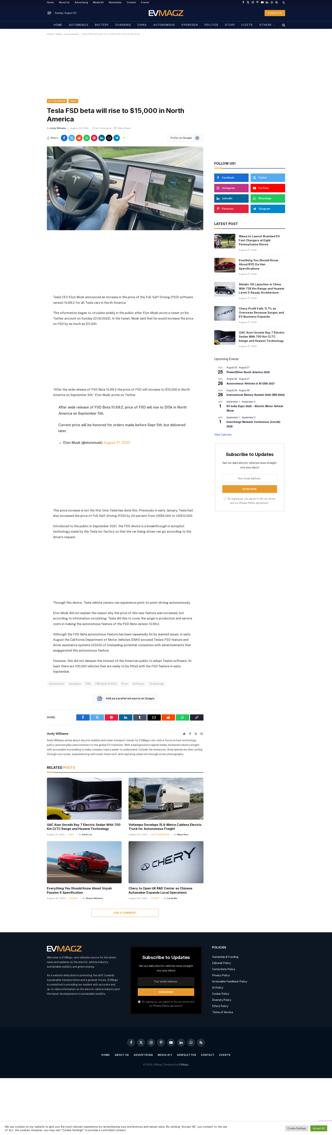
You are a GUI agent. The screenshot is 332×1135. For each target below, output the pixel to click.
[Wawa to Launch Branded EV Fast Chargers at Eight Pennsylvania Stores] (224, 241)
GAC (71, 834)
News (59, 34)
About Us (64, 2)
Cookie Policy (220, 993)
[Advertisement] (162, 70)
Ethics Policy (220, 1006)
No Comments (103, 128)
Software (138, 683)
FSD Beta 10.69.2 (106, 683)
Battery (102, 24)
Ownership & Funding (225, 956)
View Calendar (223, 434)
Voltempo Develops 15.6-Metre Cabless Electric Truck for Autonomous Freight (165, 827)
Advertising (81, 2)
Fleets (247, 24)
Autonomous (164, 24)
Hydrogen (190, 24)
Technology (156, 683)
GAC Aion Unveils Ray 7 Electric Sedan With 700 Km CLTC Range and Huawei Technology (83, 827)
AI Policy (217, 987)
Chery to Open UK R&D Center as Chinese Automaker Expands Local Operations (160, 890)
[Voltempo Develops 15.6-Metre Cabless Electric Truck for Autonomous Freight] (166, 799)
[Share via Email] (109, 138)
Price (73, 101)
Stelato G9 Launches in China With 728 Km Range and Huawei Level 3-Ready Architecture (261, 288)
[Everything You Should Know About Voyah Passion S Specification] (84, 862)
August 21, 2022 (117, 442)
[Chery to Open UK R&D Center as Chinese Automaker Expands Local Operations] (166, 862)
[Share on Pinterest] (94, 138)
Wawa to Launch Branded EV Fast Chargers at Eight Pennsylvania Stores (259, 240)
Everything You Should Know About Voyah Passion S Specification (79, 890)
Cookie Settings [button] (296, 1128)
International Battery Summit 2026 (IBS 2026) (256, 395)
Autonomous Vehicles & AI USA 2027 (251, 383)
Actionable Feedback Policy (229, 981)
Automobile (79, 24)
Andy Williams (58, 128)
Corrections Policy (223, 969)
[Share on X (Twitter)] (71, 138)
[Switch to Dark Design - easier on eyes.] (283, 2)
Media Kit (98, 2)
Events (145, 2)
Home (50, 2)
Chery (155, 898)
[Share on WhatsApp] (86, 138)
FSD (87, 683)
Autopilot (75, 683)
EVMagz (183, 1064)
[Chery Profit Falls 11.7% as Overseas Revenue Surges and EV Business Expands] (224, 313)
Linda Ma (172, 898)
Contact (131, 2)
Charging (123, 24)
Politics (212, 24)
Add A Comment (125, 912)
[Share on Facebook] (64, 138)
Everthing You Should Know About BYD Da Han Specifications (258, 264)
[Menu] (49, 13)
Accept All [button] (319, 1128)
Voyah (74, 898)
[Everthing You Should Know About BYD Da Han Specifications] (224, 265)
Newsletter (115, 2)
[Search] (283, 25)
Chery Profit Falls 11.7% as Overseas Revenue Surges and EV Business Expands (261, 313)
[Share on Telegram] (116, 138)
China (142, 24)
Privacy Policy (247, 502)
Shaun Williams (94, 898)
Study (230, 24)
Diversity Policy (221, 999)
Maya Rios (182, 834)
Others (265, 24)
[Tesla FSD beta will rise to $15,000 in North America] (125, 229)
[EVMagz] (166, 13)
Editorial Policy (221, 963)
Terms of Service (222, 1012)
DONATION (275, 13)
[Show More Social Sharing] (124, 138)
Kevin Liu (87, 834)
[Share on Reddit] (79, 138)
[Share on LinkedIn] (101, 138)
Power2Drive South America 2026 (248, 372)
